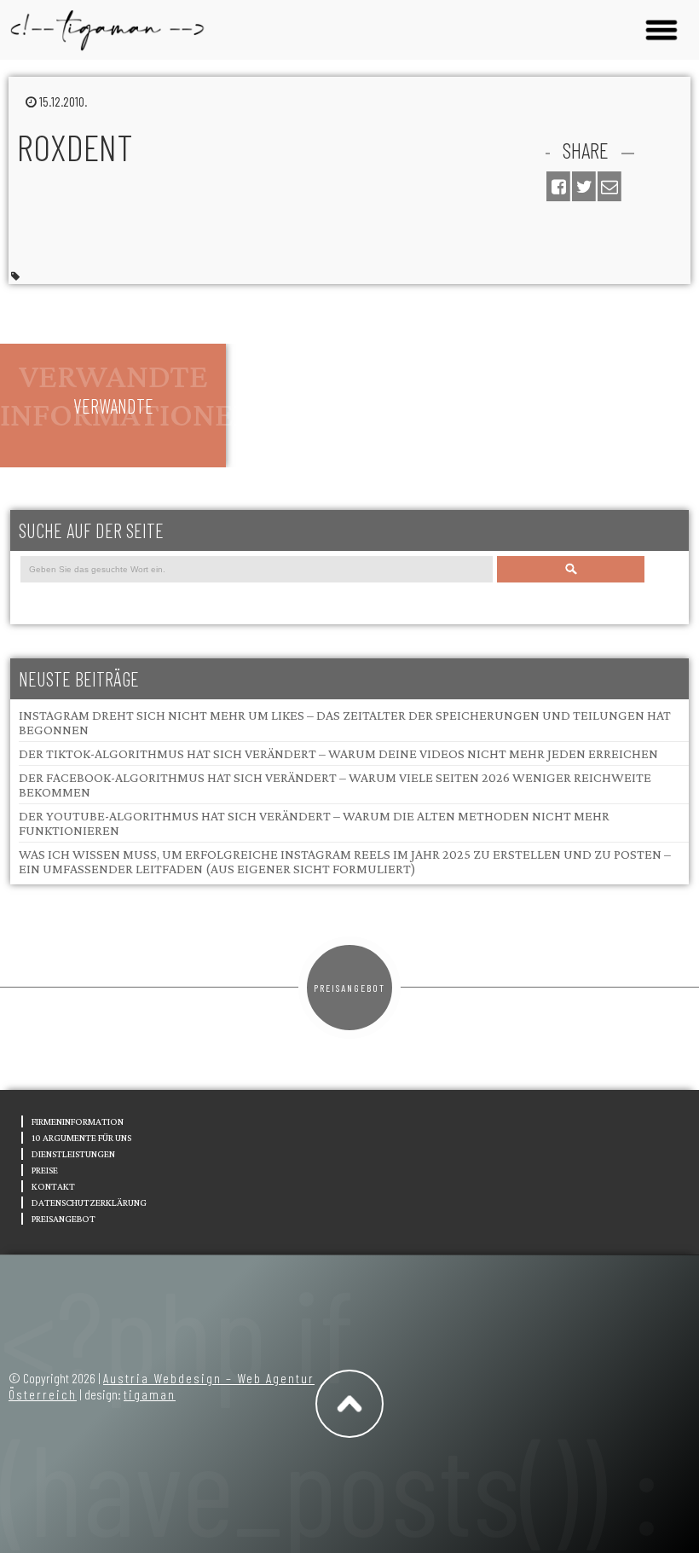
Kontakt (53, 1186)
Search (571, 569)
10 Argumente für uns (81, 1138)
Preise (45, 1170)
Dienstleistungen (73, 1154)
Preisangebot (349, 988)
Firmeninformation (78, 1121)
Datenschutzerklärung (89, 1202)
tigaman (150, 1394)
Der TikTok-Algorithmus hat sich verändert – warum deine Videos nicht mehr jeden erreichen (338, 753)
